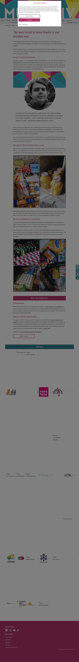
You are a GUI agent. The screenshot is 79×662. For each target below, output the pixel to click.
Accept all (29, 20)
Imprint (20, 24)
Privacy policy (24, 24)
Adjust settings (29, 16)
